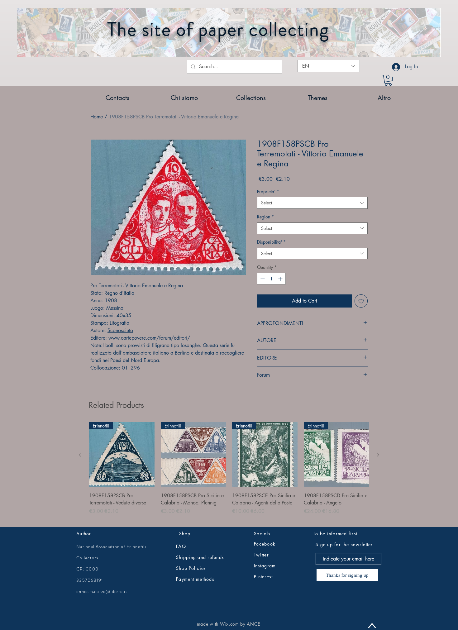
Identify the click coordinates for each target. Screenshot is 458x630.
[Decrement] (262, 278)
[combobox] (312, 203)
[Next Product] (378, 454)
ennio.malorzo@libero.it (101, 591)
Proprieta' (268, 191)
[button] (388, 80)
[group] (229, 472)
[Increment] (281, 278)
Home (96, 116)
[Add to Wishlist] (361, 301)
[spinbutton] (271, 278)
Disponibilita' (271, 242)
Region (265, 217)
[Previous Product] (80, 454)
